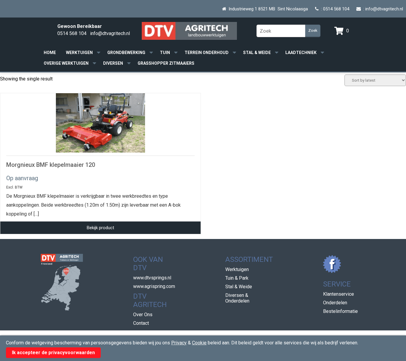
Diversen (113, 63)
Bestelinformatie (340, 311)
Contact (141, 323)
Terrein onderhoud (207, 52)
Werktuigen (79, 52)
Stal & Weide (257, 52)
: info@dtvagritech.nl (382, 9)
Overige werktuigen (66, 63)
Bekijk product (100, 227)
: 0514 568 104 (334, 9)
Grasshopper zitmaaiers (166, 63)
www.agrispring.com (154, 286)
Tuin (165, 52)
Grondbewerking (126, 52)
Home (50, 52)
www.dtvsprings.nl (152, 278)
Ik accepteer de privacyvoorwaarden (53, 352)
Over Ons (142, 314)
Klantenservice (338, 294)
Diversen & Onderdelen (237, 298)
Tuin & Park (236, 278)
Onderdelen (335, 302)
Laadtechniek (301, 52)
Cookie (199, 343)
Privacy (179, 343)
